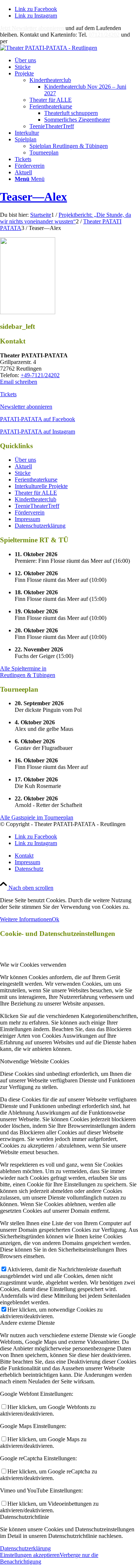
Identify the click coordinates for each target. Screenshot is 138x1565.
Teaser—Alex (33, 196)
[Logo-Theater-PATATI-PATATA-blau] (48, 48)
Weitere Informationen (26, 919)
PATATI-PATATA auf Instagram (37, 431)
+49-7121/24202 (40, 375)
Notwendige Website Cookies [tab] (34, 1061)
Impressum (27, 519)
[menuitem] (76, 60)
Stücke (23, 473)
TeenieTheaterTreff (51, 126)
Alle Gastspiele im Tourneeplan (36, 817)
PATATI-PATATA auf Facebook (37, 419)
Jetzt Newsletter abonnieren (32, 28)
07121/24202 (104, 34)
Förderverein (30, 512)
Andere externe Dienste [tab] (27, 1323)
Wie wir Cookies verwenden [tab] (33, 965)
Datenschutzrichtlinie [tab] (24, 1517)
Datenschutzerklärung (40, 526)
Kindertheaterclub (50, 80)
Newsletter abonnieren (26, 407)
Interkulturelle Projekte (41, 486)
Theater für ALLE (50, 100)
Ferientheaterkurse (50, 106)
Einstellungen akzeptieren (30, 1555)
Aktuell (23, 466)
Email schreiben (18, 382)
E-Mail (17, 41)
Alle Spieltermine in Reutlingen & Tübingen (27, 671)
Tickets (8, 394)
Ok (55, 919)
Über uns (25, 460)
